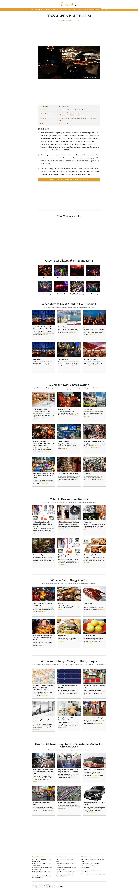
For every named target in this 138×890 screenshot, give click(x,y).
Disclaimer (52, 886)
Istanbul (55, 9)
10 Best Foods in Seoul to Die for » (65, 871)
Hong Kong (49, 9)
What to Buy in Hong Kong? (68, 499)
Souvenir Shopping (94, 9)
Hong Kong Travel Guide (65, 20)
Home (32, 9)
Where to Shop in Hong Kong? (68, 384)
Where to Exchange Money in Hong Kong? (68, 661)
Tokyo (74, 9)
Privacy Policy (59, 886)
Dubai (42, 9)
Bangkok (37, 9)
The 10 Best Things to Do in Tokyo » (90, 863)
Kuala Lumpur (63, 9)
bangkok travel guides (38, 857)
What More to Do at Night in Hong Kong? (68, 303)
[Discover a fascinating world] (69, 4)
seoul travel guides (61, 857)
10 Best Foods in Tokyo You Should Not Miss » (93, 874)
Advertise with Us (43, 886)
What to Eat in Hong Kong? (68, 580)
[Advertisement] (108, 115)
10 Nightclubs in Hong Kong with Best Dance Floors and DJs (69, 179)
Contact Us (35, 886)
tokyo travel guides (86, 857)
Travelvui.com (40, 885)
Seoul (69, 9)
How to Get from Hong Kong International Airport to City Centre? (69, 745)
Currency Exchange (82, 9)
